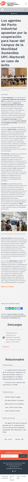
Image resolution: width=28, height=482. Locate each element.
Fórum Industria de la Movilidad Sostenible (13, 316)
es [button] (25, 10)
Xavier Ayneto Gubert (12, 411)
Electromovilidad (12, 314)
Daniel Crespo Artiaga (12, 397)
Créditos (23, 476)
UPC (19, 317)
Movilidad (6, 317)
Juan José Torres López (13, 407)
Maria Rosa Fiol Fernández (14, 404)
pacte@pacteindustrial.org (14, 468)
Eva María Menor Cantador (14, 400)
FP (1, 317)
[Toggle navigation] (26, 3)
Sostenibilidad (13, 317)
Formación (21, 314)
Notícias (14, 13)
